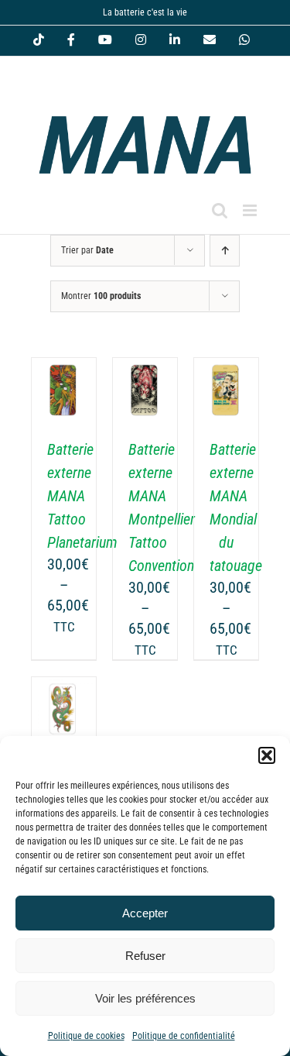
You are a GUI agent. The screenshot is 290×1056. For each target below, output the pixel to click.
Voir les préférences (145, 998)
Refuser (145, 955)
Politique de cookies (86, 1035)
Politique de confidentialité (183, 1035)
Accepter (145, 913)
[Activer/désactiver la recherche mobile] (219, 210)
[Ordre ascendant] (225, 251)
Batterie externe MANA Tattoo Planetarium (82, 496)
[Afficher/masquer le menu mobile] (251, 210)
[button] (267, 755)
